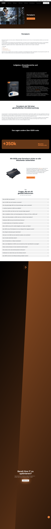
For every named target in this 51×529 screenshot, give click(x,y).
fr (48, 0)
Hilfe (43, 0)
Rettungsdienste (5, 48)
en (47, 0)
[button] (9, 3)
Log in (38, 0)
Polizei (4, 47)
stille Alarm (37, 89)
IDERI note (40, 168)
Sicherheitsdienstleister (7, 50)
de (46, 0)
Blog (41, 0)
